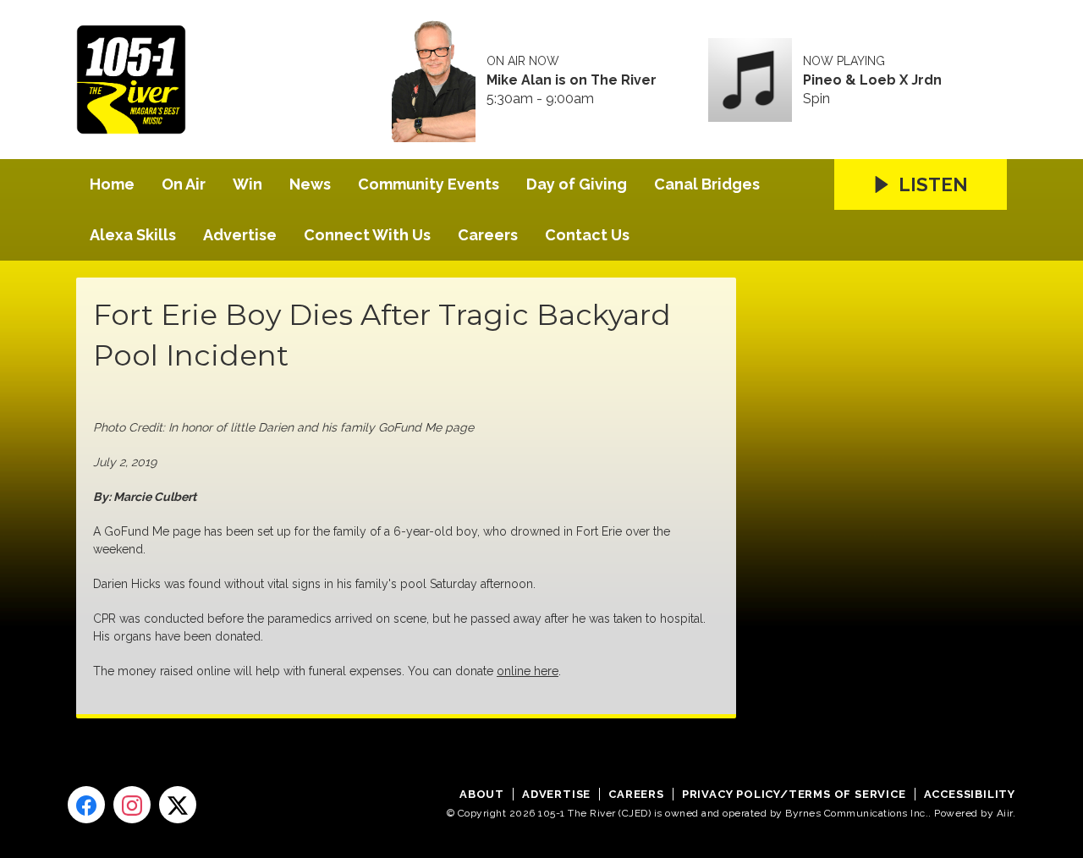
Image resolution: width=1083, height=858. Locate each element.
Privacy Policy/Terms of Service (794, 794)
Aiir (1005, 813)
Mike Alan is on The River (572, 80)
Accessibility (969, 794)
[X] (177, 804)
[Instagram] (132, 804)
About (481, 794)
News (310, 184)
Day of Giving (576, 184)
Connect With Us (367, 235)
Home (112, 184)
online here (527, 671)
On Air (184, 184)
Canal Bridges (707, 184)
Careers (488, 235)
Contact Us (587, 235)
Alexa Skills (133, 235)
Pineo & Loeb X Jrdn (872, 80)
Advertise (240, 235)
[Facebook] (86, 804)
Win (247, 184)
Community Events (428, 184)
